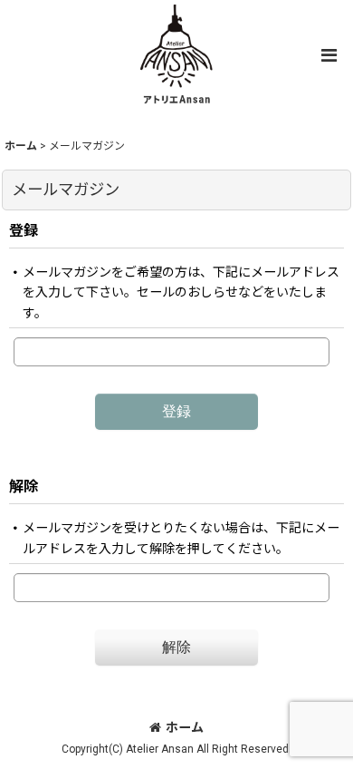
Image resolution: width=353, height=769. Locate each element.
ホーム (185, 727)
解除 (23, 486)
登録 (23, 230)
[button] (328, 55)
